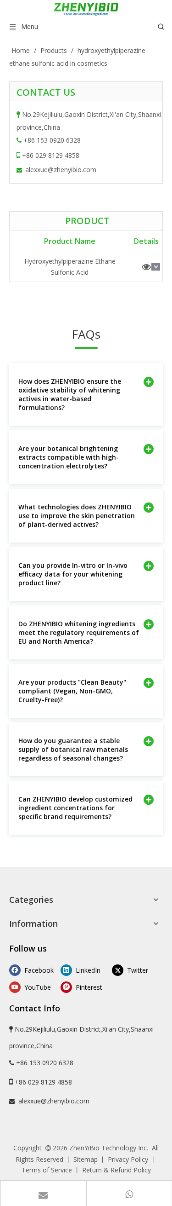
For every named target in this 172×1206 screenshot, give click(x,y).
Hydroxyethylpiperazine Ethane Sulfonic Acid (70, 267)
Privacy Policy (128, 1159)
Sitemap (85, 1159)
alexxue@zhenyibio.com (60, 169)
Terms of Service (47, 1170)
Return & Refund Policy (116, 1170)
